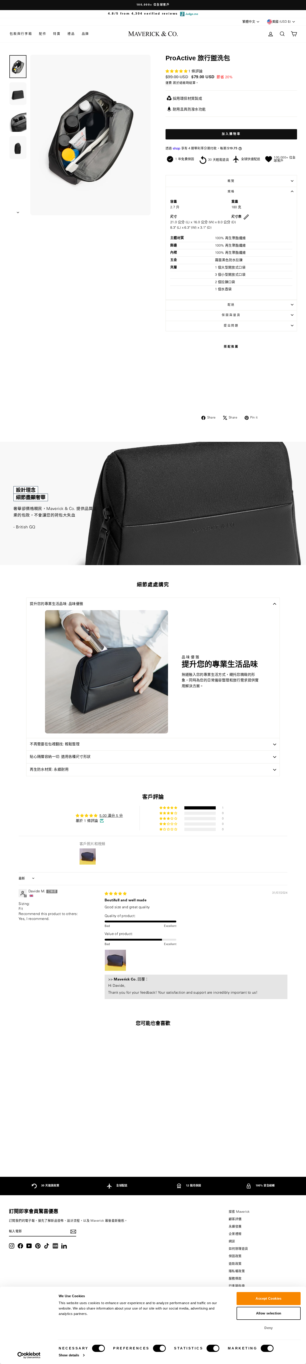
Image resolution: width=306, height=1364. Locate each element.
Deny (268, 1328)
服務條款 (235, 1278)
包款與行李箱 (21, 33)
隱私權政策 (237, 1271)
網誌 (232, 1241)
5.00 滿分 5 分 (111, 816)
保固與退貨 (231, 315)
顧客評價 (235, 1219)
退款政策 (235, 1263)
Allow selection (268, 1313)
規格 (231, 191)
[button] (177, 71)
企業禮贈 (235, 1234)
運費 (169, 83)
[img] (116, 894)
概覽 (231, 181)
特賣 (57, 33)
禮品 (71, 33)
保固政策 (235, 1256)
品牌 (85, 33)
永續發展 (235, 1226)
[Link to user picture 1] (115, 960)
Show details (69, 1355)
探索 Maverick (239, 1211)
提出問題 (231, 325)
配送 (231, 304)
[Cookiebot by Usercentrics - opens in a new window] (29, 1355)
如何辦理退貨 (238, 1248)
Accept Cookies (268, 1298)
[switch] (159, 1348)
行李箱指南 (237, 1286)
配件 (43, 33)
